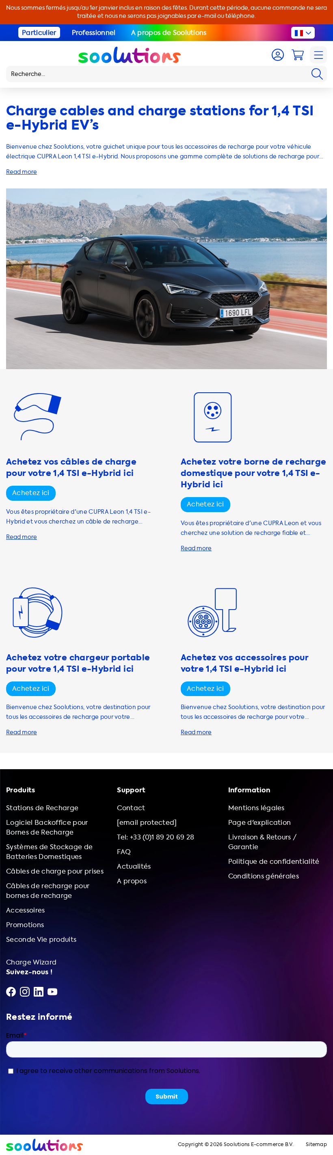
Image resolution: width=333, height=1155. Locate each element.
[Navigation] (318, 54)
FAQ (124, 852)
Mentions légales (256, 808)
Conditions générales (263, 876)
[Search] (317, 74)
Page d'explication (259, 822)
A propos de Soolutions (169, 32)
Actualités (134, 866)
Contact (131, 808)
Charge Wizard (31, 962)
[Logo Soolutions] (129, 55)
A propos (132, 881)
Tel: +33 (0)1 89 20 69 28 (155, 837)
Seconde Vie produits (41, 939)
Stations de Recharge (42, 808)
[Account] (278, 55)
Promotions (25, 925)
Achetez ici (31, 493)
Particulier (39, 32)
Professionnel (94, 32)
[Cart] (298, 55)
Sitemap (316, 1145)
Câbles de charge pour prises (55, 871)
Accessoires (25, 910)
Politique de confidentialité (274, 861)
